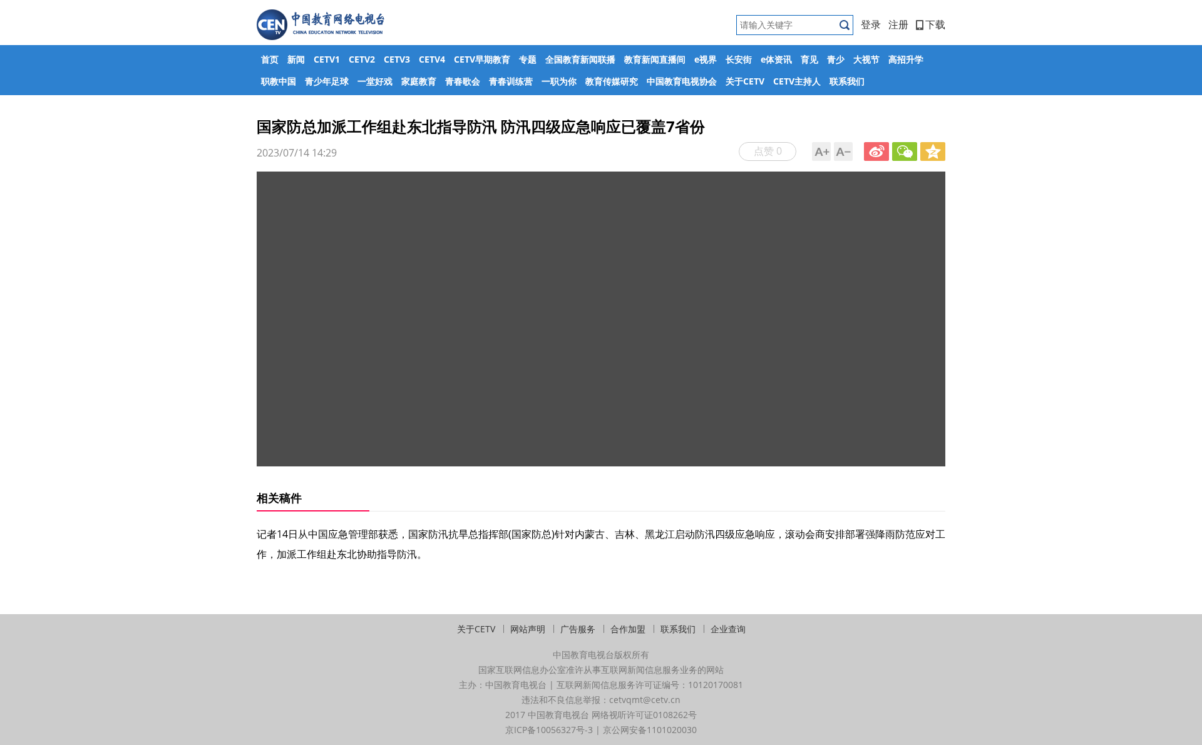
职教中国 (278, 81)
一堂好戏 (375, 81)
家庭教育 (418, 81)
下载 (935, 24)
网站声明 (527, 629)
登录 (871, 24)
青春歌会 (462, 81)
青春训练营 (511, 81)
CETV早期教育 (482, 59)
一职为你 (559, 81)
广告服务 (577, 629)
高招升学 (905, 59)
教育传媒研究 (611, 81)
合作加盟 (627, 629)
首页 (270, 59)
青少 (836, 59)
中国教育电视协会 (682, 81)
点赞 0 (768, 151)
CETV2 (362, 59)
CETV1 (327, 59)
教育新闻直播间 (655, 59)
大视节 (866, 59)
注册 (898, 24)
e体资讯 (776, 59)
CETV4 (432, 59)
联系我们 (847, 81)
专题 (528, 59)
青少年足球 (327, 81)
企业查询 (728, 629)
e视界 (705, 59)
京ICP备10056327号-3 (549, 730)
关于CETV (745, 81)
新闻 (296, 59)
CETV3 (397, 59)
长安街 (739, 59)
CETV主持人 (797, 81)
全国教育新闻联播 (580, 59)
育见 (809, 59)
